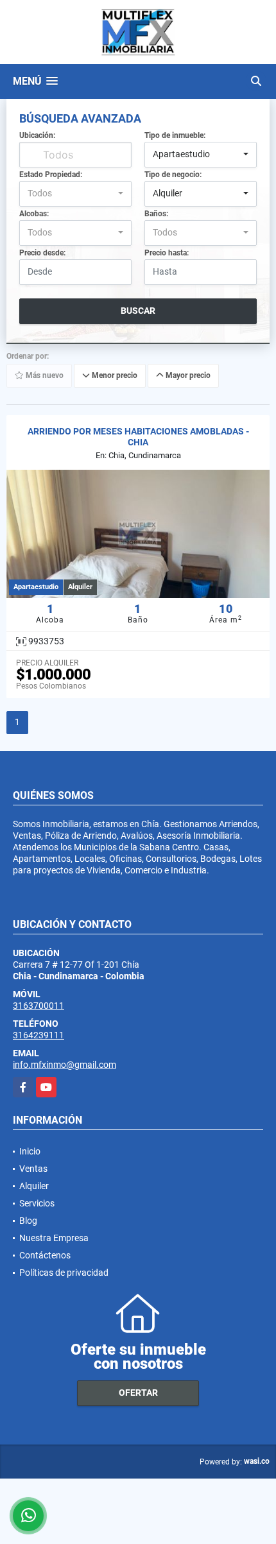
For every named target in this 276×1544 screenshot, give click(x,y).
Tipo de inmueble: (174, 135)
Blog (28, 1220)
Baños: (156, 213)
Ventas (33, 1168)
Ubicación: (37, 135)
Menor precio (113, 376)
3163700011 (38, 1005)
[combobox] (200, 154)
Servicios (37, 1203)
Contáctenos (45, 1255)
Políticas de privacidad (63, 1272)
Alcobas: (34, 213)
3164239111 (38, 1035)
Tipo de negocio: (173, 174)
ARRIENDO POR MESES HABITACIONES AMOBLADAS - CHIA (138, 436)
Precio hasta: (166, 252)
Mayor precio (187, 376)
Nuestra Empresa (54, 1238)
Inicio (29, 1151)
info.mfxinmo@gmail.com (64, 1064)
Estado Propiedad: (50, 174)
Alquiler (34, 1186)
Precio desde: (42, 252)
